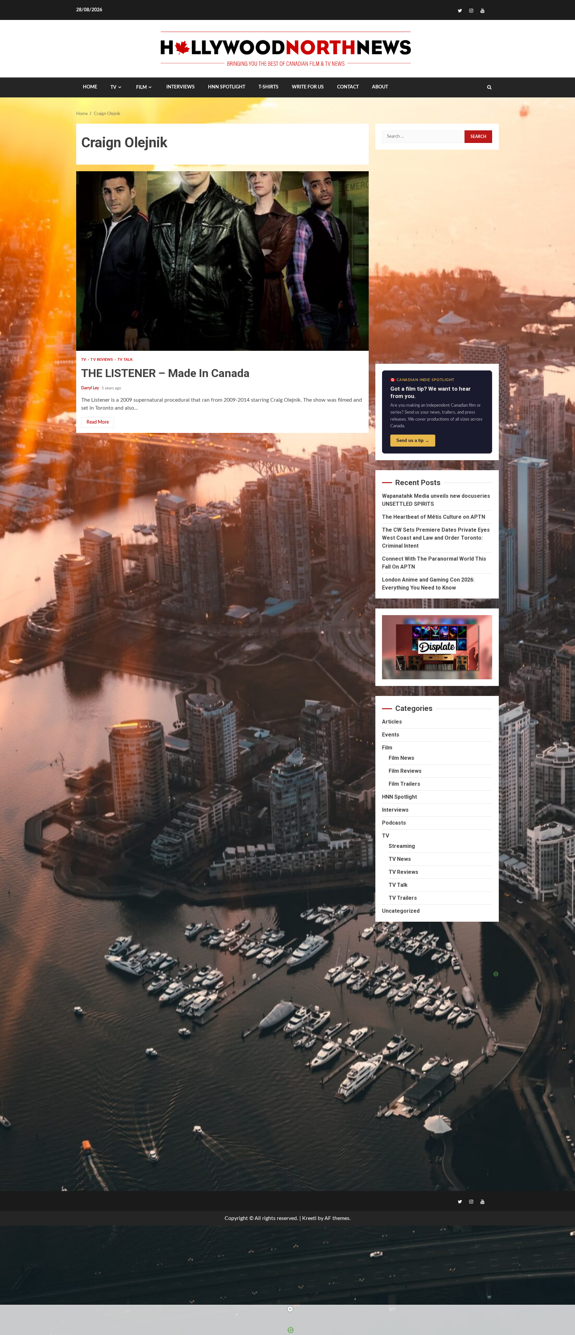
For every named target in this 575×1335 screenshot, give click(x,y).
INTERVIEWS (180, 87)
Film (141, 87)
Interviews (395, 810)
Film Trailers (404, 784)
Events (390, 735)
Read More (98, 422)
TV (113, 87)
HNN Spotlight (399, 797)
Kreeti (309, 1218)
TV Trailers (403, 898)
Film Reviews (405, 771)
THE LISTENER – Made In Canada (222, 261)
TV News (400, 859)
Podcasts (394, 823)
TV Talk (125, 359)
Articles (392, 722)
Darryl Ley (90, 388)
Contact (348, 87)
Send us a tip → (412, 440)
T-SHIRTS (269, 87)
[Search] (489, 87)
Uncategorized (401, 911)
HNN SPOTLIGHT (226, 87)
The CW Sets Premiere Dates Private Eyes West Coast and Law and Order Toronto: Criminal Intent (436, 538)
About (380, 87)
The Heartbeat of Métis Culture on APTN (433, 517)
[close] (290, 1309)
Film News (401, 758)
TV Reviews (102, 359)
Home (90, 87)
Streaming (402, 846)
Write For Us (308, 87)
